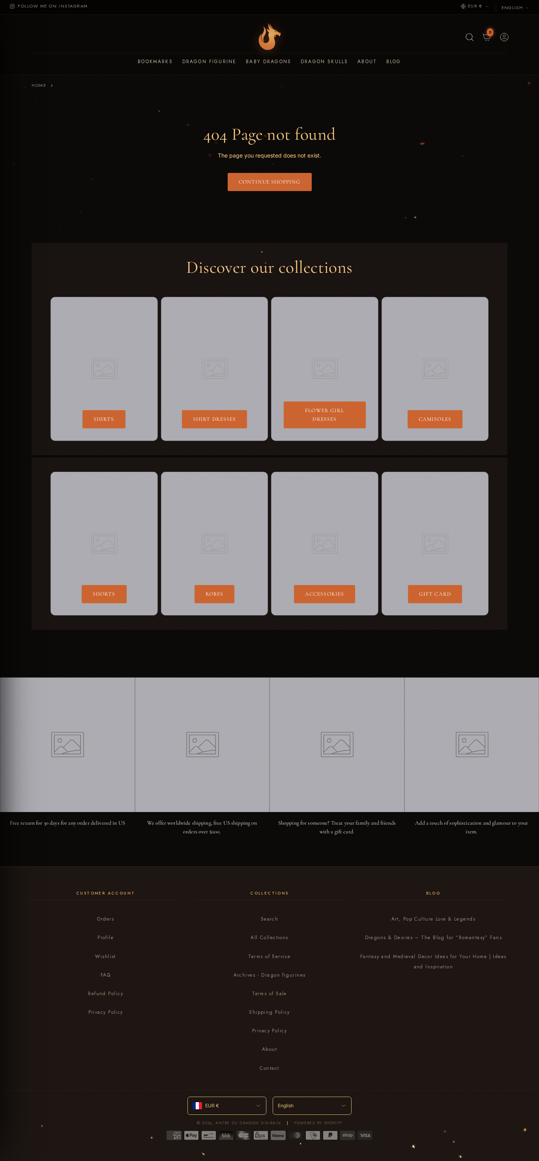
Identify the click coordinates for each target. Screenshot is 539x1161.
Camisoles (435, 419)
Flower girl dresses (324, 414)
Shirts (104, 419)
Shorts (104, 594)
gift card (435, 594)
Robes (214, 594)
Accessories (324, 594)
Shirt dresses (214, 419)
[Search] (468, 36)
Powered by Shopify (318, 1123)
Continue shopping (270, 181)
